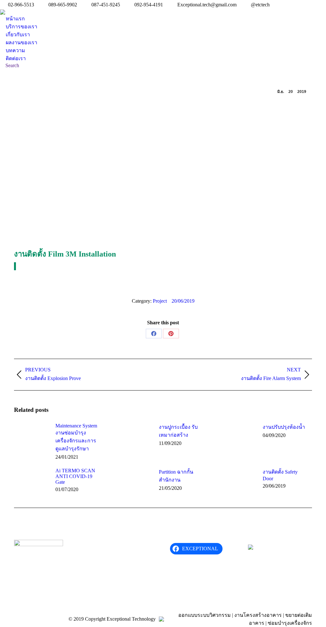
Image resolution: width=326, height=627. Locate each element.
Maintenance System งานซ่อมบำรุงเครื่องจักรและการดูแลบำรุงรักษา (76, 437)
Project (160, 301)
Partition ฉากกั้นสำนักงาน (176, 476)
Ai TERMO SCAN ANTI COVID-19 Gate (75, 476)
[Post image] (31, 437)
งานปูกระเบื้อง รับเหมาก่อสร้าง (178, 431)
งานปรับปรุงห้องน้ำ (284, 427)
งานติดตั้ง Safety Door (280, 475)
